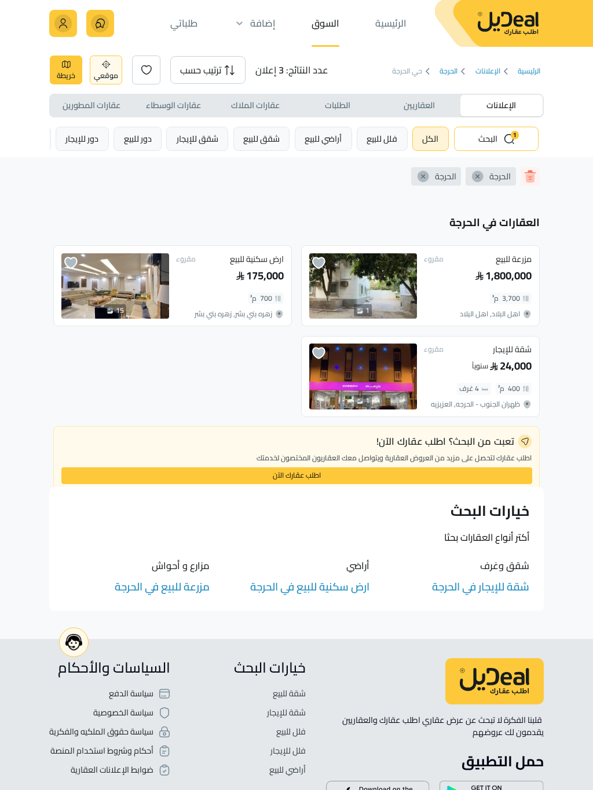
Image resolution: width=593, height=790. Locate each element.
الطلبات (337, 105)
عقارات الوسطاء (173, 105)
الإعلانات (487, 71)
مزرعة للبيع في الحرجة (162, 587)
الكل (430, 138)
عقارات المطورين (91, 105)
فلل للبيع (291, 732)
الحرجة (449, 71)
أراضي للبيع (287, 770)
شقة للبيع (289, 693)
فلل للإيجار (288, 751)
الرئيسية (529, 71)
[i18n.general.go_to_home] (494, 681)
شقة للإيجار (286, 713)
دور (138, 138)
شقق (261, 138)
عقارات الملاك (255, 105)
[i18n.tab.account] (62, 23)
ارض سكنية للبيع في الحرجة (309, 587)
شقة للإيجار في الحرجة (480, 587)
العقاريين (419, 105)
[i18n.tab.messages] (100, 23)
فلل (382, 138)
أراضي (323, 138)
